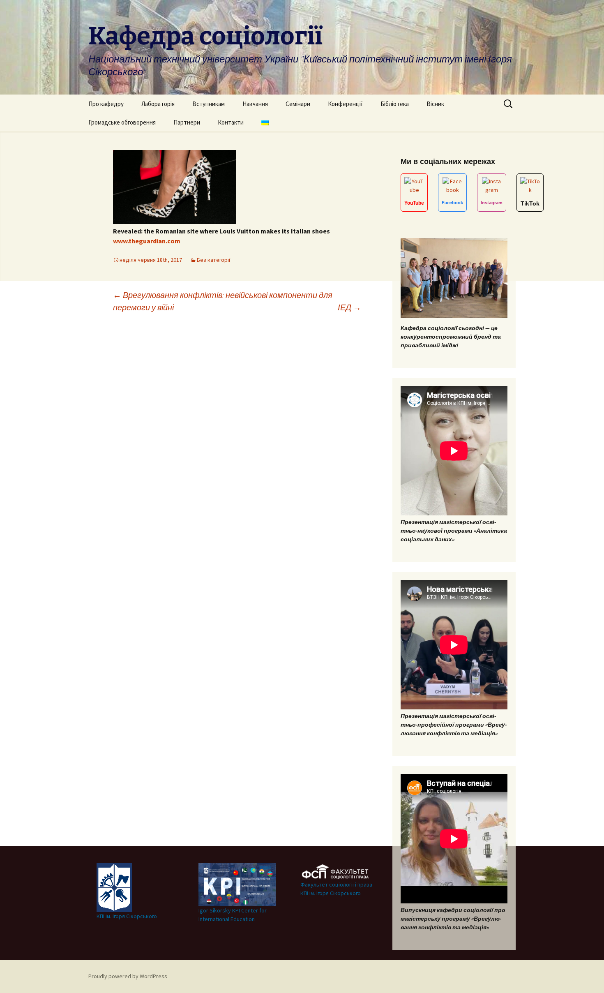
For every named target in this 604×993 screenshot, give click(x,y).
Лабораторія (158, 104)
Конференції (345, 104)
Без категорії (213, 259)
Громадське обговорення (122, 122)
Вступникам (208, 104)
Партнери (186, 122)
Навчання (255, 104)
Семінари (298, 104)
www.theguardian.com (146, 241)
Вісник (435, 104)
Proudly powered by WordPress (127, 976)
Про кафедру (106, 104)
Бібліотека (394, 104)
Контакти (231, 122)
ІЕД (349, 307)
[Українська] (265, 122)
